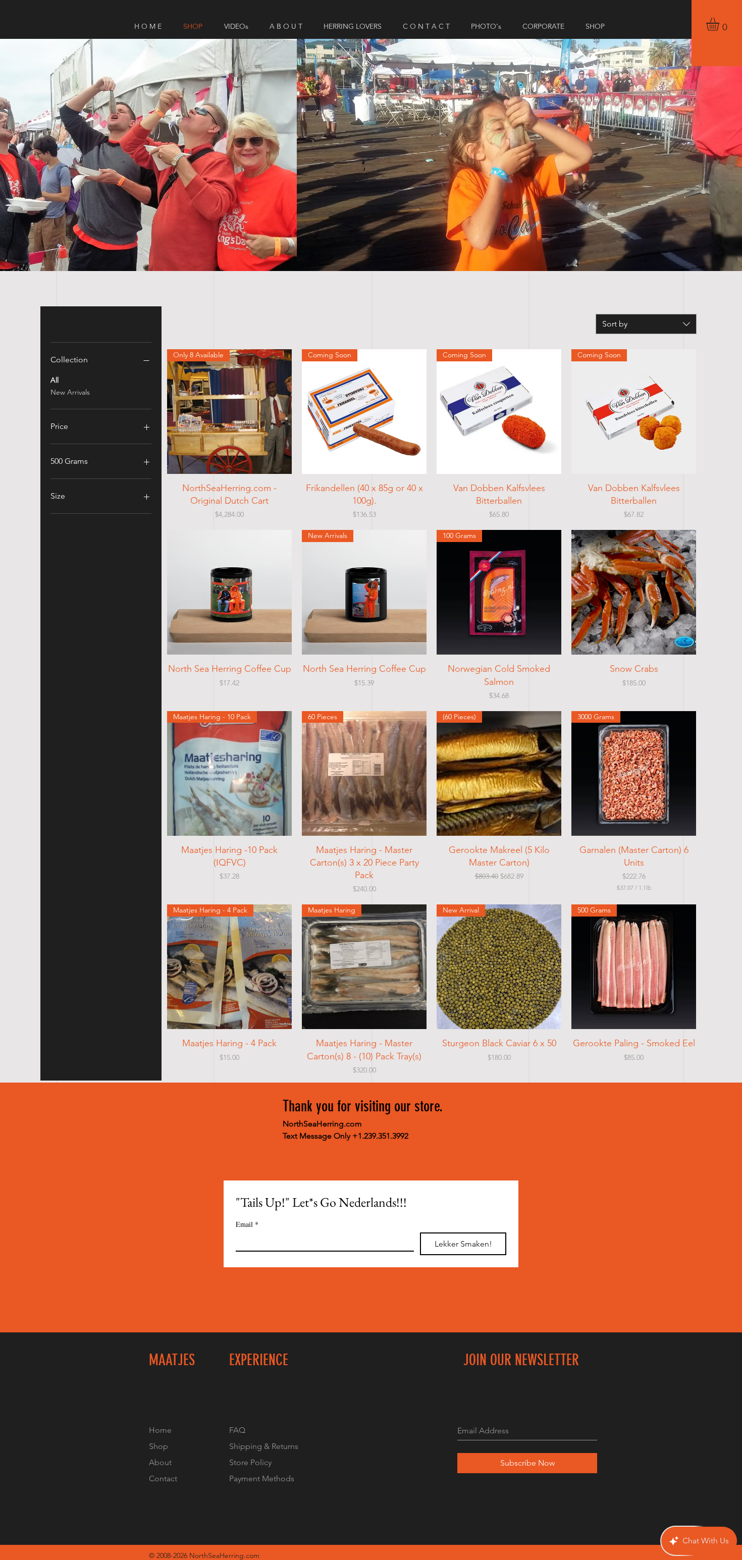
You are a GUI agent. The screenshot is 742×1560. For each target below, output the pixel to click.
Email (247, 1224)
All (54, 380)
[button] (720, 24)
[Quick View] (229, 592)
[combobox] (646, 324)
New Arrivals (70, 392)
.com (251, 1555)
